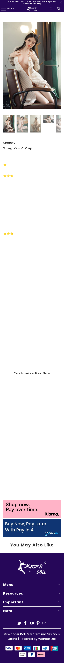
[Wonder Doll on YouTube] (31, 623)
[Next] (58, 66)
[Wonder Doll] (32, 8)
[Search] (51, 8)
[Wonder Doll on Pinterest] (38, 623)
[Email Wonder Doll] (44, 623)
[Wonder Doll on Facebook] (25, 623)
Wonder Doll (17, 634)
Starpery (9, 143)
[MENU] (2, 8)
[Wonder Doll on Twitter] (19, 623)
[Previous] (6, 66)
